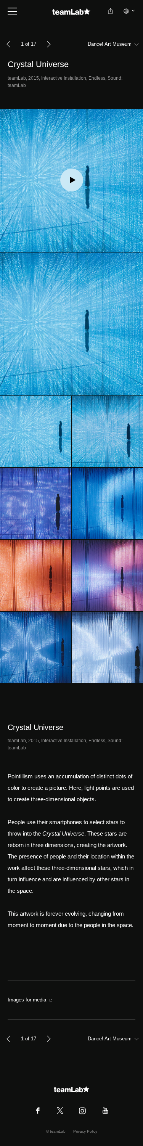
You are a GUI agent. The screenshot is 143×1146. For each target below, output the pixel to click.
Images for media (27, 1000)
